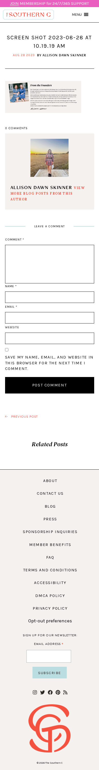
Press (50, 519)
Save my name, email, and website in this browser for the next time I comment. (49, 363)
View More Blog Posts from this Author (47, 193)
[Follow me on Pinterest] (58, 693)
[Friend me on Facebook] (50, 693)
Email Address (49, 643)
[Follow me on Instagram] (35, 693)
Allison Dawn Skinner (64, 55)
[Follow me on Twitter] (42, 693)
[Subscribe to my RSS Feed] (65, 693)
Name (11, 286)
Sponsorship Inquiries (50, 531)
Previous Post (24, 417)
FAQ (50, 557)
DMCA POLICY (50, 595)
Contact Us (50, 493)
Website (12, 327)
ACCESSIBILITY (50, 582)
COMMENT (14, 239)
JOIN (14, 3)
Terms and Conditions (50, 570)
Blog (50, 506)
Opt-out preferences (50, 621)
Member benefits (50, 544)
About (50, 480)
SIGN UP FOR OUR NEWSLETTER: (50, 635)
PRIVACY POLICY (50, 608)
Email (11, 307)
